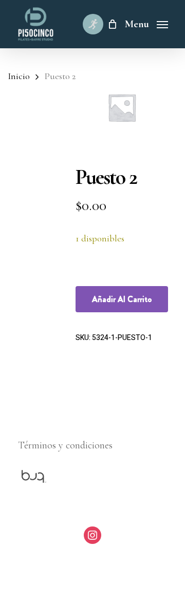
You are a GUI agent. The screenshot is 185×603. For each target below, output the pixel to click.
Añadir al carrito (122, 299)
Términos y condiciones (65, 445)
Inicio (19, 76)
